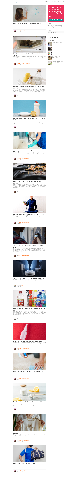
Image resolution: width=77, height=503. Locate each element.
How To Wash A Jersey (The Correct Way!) (24, 463)
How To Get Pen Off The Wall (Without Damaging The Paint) (28, 23)
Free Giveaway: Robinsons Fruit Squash (58, 51)
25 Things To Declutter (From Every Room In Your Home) (57, 57)
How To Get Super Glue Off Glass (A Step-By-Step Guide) (27, 341)
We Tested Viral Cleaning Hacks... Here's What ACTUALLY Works (57, 43)
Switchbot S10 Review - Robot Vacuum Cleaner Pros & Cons (28, 278)
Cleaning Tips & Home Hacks (25, 30)
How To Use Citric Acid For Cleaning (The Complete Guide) (28, 401)
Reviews (22, 285)
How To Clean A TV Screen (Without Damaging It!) (57, 47)
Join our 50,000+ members (55, 19)
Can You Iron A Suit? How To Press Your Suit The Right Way (28, 214)
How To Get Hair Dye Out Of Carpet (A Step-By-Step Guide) (28, 371)
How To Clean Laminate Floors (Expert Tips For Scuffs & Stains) (57, 62)
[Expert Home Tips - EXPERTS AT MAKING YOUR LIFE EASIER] (15, 2)
